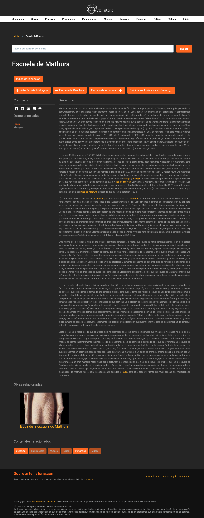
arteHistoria (38, 501)
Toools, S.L (51, 501)
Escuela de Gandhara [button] (71, 90)
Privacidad (184, 476)
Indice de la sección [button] (28, 79)
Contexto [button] (20, 451)
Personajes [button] (80, 451)
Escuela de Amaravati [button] (104, 90)
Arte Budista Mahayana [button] (34, 90)
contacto (88, 479)
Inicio (16, 36)
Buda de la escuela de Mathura (44, 426)
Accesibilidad (152, 476)
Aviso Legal (169, 476)
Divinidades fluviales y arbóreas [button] (148, 90)
